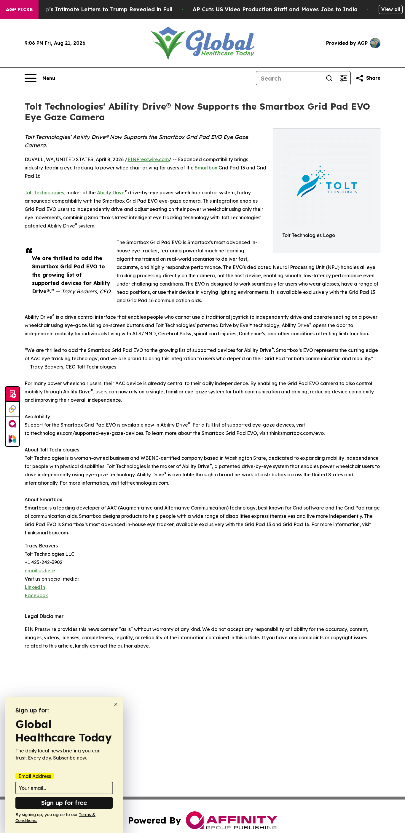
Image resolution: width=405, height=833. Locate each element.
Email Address (34, 776)
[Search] (329, 78)
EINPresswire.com (148, 159)
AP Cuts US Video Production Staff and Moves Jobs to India (275, 9)
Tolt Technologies (44, 193)
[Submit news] (12, 394)
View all (390, 9)
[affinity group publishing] (12, 423)
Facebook (36, 595)
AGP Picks (19, 9)
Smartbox (206, 168)
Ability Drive (111, 193)
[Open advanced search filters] (343, 78)
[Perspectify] (12, 409)
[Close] (116, 704)
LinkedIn (35, 587)
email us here (40, 571)
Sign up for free (64, 802)
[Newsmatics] (12, 438)
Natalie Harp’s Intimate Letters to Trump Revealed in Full (93, 9)
